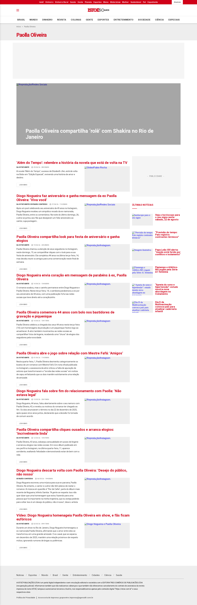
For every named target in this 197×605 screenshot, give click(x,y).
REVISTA (61, 19)
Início (18, 27)
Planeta (88, 2)
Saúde (73, 2)
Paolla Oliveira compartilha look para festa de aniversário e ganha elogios (68, 239)
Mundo (34, 19)
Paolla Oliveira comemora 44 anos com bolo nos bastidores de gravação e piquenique (65, 314)
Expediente (153, 2)
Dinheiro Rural (61, 2)
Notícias (20, 575)
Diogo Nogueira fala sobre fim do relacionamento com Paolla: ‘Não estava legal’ (68, 393)
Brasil (21, 19)
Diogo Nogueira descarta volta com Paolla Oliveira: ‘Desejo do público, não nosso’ (71, 472)
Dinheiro (49, 2)
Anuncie (177, 2)
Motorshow (115, 2)
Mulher (125, 2)
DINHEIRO (47, 19)
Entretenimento (123, 19)
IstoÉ (41, 2)
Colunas (76, 19)
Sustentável (136, 2)
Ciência (159, 19)
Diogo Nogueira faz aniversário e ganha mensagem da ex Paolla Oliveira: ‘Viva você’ (66, 198)
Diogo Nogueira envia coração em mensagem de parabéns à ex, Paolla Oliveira (71, 277)
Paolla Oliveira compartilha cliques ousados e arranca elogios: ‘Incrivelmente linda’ (65, 432)
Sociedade (144, 19)
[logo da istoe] (98, 10)
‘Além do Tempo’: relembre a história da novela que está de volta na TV (71, 163)
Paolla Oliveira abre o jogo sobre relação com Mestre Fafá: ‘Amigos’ (69, 353)
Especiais (174, 19)
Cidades (96, 575)
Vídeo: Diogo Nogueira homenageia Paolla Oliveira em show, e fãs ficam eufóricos (73, 517)
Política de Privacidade (25, 598)
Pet (144, 2)
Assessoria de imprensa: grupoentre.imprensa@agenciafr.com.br (65, 598)
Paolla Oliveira (29, 27)
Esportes (97, 2)
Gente (80, 2)
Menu (105, 2)
